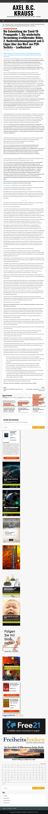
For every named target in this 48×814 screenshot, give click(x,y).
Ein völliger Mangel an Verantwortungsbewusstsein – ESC (24, 409)
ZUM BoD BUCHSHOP (11, 695)
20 (24, 776)
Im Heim (4, 808)
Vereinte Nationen (35, 405)
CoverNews (29, 812)
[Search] (44, 21)
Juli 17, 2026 (39, 412)
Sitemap (14, 808)
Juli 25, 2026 (25, 412)
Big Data (40, 394)
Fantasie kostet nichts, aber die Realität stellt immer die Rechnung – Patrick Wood (9, 409)
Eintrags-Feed (6, 798)
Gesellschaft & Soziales (7, 28)
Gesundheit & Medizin (14, 28)
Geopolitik (5, 403)
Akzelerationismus (35, 394)
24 (5, 778)
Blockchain (37, 396)
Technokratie (20, 405)
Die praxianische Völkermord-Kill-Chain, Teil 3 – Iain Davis (38, 409)
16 (42, 773)
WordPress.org (6, 802)
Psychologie (12, 405)
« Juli (4, 783)
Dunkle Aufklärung (35, 398)
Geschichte (8, 403)
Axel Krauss (6, 412)
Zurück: (13, 389)
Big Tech (34, 396)
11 (11, 773)
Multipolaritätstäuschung (36, 402)
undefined (12, 707)
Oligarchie (42, 402)
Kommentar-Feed (6, 800)
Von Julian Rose (7, 185)
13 (24, 773)
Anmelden (5, 795)
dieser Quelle (30, 160)
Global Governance (35, 401)
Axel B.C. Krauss (24, 10)
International (20, 403)
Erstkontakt (9, 808)
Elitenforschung (41, 398)
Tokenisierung (39, 403)
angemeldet (9, 422)
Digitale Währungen (35, 397)
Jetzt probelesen (13, 439)
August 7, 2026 (11, 412)
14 (30, 773)
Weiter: (35, 389)
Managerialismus (25, 403)
